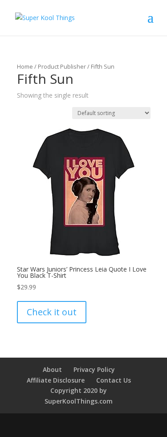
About (52, 369)
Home (25, 66)
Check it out (52, 312)
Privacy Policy (94, 369)
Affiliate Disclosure (56, 380)
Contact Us (113, 380)
